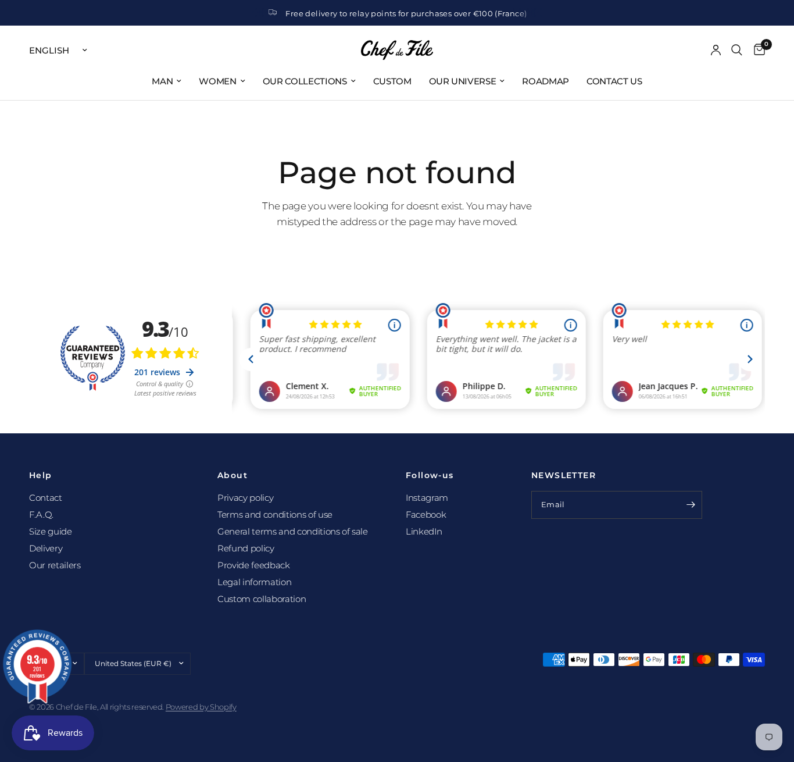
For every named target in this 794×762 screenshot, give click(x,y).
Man (162, 81)
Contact (45, 497)
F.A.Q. (41, 514)
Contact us (614, 81)
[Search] (736, 50)
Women (217, 81)
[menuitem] (166, 81)
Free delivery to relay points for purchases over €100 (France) (406, 13)
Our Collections (305, 81)
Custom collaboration (261, 598)
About (232, 475)
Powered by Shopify (201, 706)
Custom (392, 81)
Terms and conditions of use (274, 514)
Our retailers (55, 565)
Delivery (45, 548)
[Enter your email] (690, 505)
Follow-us (430, 475)
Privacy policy (245, 497)
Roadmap (545, 81)
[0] (756, 50)
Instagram (427, 497)
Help (40, 475)
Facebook (426, 514)
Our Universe (462, 81)
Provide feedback (253, 565)
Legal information (254, 581)
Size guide (50, 531)
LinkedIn (424, 531)
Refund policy (245, 548)
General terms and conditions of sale (292, 531)
